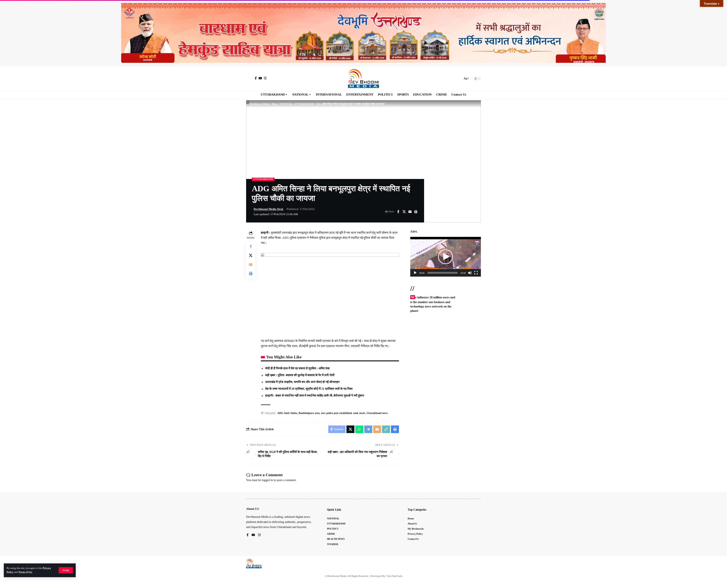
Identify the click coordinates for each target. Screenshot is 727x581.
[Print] (415, 212)
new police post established (336, 413)
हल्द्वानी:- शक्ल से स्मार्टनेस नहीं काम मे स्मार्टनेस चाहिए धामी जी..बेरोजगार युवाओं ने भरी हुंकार (314, 395)
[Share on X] (404, 212)
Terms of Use (25, 572)
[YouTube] (260, 78)
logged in (267, 480)
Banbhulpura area (309, 413)
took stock (359, 413)
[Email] (410, 212)
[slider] (442, 273)
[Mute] (470, 273)
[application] (445, 257)
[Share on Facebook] (398, 212)
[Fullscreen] (476, 273)
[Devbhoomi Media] (363, 78)
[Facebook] (256, 78)
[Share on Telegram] (368, 429)
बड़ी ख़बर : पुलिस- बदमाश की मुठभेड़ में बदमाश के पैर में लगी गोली (300, 375)
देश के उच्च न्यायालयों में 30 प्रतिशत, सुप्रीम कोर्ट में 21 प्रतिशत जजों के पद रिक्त (309, 388)
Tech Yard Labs (394, 576)
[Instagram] (265, 78)
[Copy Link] (386, 429)
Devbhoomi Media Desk (268, 209)
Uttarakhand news (377, 413)
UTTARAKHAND (263, 179)
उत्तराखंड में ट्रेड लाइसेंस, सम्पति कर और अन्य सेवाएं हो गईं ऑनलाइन (302, 381)
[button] (66, 570)
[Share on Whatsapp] (359, 429)
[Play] (415, 273)
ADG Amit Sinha (287, 413)
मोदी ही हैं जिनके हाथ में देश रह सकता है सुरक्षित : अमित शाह (297, 368)
